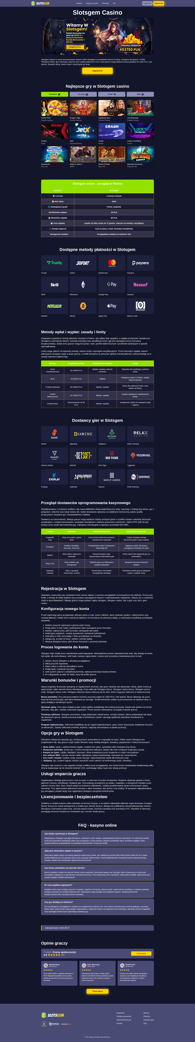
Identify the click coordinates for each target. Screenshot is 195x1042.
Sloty (139, 94)
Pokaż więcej (97, 991)
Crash (110, 94)
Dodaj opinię (141, 953)
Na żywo (81, 94)
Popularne (53, 94)
